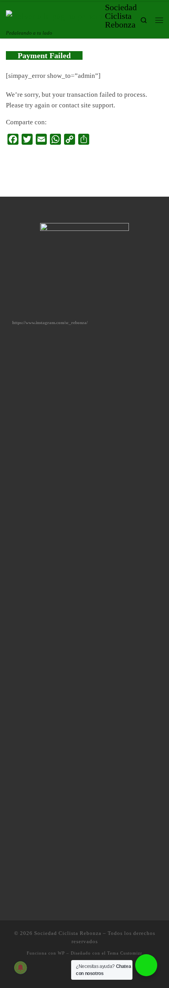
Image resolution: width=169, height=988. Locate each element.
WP (61, 953)
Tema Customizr (124, 953)
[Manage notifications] (20, 967)
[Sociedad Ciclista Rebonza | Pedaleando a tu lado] (54, 15)
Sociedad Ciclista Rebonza (67, 933)
